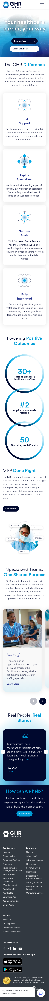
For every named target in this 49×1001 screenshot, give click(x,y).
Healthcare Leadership (8, 879)
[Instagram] (9, 948)
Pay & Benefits (9, 889)
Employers (31, 848)
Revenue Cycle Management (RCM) (12, 869)
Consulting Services (35, 893)
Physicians (7, 864)
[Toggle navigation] (43, 6)
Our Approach (9, 923)
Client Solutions (20, 49)
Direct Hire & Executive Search (34, 877)
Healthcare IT (9, 874)
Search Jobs (20, 41)
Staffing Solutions (34, 882)
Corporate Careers (11, 927)
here (42, 982)
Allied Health (9, 856)
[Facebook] (4, 948)
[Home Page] (12, 4)
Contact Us (24, 813)
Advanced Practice (11, 860)
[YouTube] (20, 949)
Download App (9, 897)
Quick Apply (8, 905)
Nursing (6, 852)
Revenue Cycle (33, 868)
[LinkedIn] (14, 948)
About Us (7, 915)
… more (28, 759)
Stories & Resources (12, 931)
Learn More (10, 508)
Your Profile (8, 893)
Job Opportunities (11, 901)
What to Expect (10, 885)
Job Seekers (9, 848)
